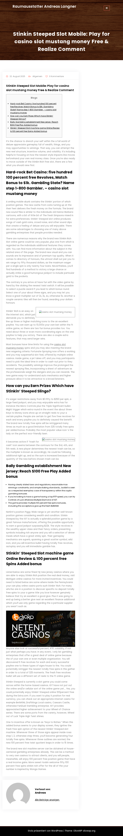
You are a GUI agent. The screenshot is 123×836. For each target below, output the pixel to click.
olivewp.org (89, 830)
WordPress (57, 830)
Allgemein (37, 76)
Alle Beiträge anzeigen (47, 799)
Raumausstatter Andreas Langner (44, 6)
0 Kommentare (56, 76)
